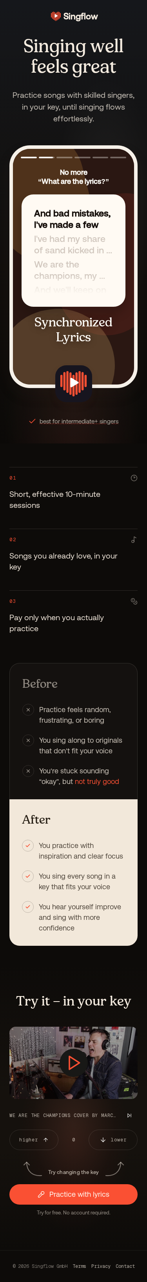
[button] (29, 157)
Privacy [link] (101, 1266)
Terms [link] (79, 1266)
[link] (73, 16)
